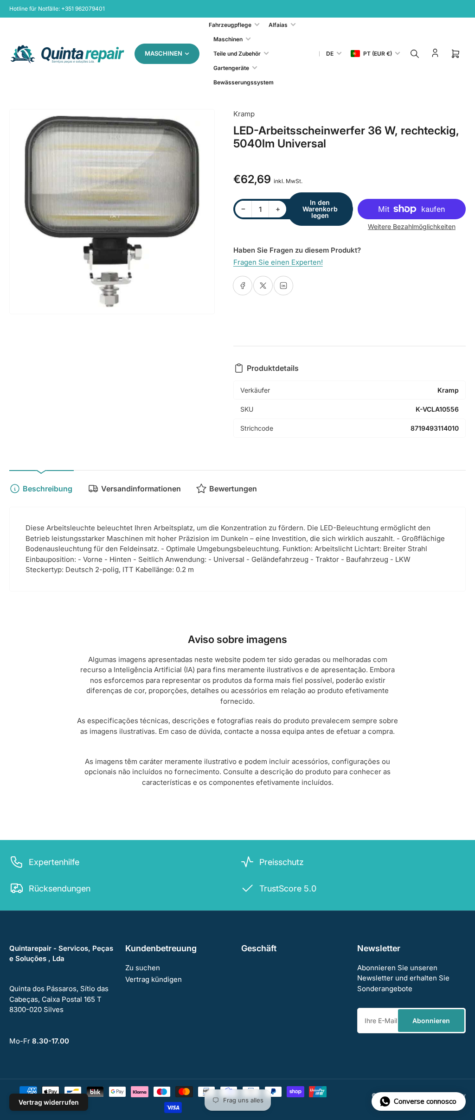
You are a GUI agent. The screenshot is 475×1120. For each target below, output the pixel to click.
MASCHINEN (163, 53)
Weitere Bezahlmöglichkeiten (412, 226)
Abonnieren (431, 1021)
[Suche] (414, 54)
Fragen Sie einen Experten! (278, 262)
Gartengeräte (231, 67)
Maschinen (228, 39)
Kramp (244, 113)
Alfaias (278, 24)
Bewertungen (233, 488)
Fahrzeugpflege (230, 24)
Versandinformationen (141, 488)
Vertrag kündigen (153, 979)
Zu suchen (142, 967)
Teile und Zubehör (237, 53)
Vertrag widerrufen (49, 1102)
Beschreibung (47, 488)
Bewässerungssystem (243, 82)
